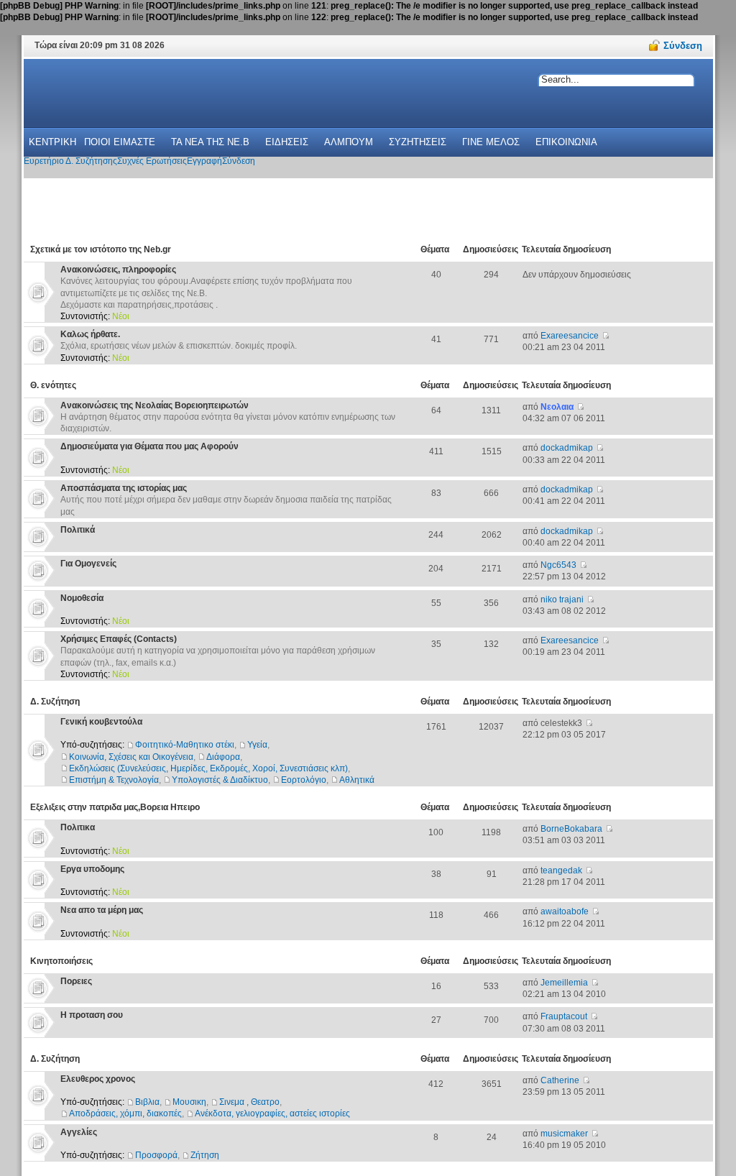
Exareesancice (569, 336)
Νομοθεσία (82, 598)
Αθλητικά (356, 780)
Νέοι (120, 316)
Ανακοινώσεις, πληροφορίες (118, 270)
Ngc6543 (558, 565)
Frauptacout (563, 1016)
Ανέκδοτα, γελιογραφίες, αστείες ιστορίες (272, 1113)
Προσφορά (156, 1155)
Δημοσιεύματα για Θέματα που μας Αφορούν (149, 446)
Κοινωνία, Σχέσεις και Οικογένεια (131, 757)
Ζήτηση (204, 1155)
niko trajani (562, 599)
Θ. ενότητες (53, 385)
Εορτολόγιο (303, 780)
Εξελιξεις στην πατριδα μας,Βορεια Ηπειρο (115, 807)
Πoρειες (76, 981)
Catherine (559, 1080)
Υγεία (257, 745)
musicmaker (564, 1134)
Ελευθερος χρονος (97, 1079)
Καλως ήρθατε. (90, 334)
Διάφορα (223, 757)
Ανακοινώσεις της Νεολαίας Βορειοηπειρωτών (154, 405)
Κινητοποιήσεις (61, 961)
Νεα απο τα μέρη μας (101, 910)
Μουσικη (189, 1102)
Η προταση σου (91, 1015)
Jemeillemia (564, 983)
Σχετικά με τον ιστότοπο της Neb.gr (100, 249)
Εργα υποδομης (92, 869)
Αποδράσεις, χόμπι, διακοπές (125, 1113)
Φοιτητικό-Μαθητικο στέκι (184, 745)
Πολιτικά (77, 530)
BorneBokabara (571, 829)
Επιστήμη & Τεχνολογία (114, 780)
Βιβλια (147, 1102)
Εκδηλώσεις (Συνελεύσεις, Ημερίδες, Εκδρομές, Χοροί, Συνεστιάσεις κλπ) (208, 768)
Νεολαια (557, 407)
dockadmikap (566, 448)
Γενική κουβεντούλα (101, 722)
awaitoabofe (564, 911)
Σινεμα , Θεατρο (249, 1102)
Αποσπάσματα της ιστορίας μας (123, 488)
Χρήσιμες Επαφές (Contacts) (118, 639)
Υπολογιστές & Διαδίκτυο (220, 780)
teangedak (561, 870)
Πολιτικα (77, 827)
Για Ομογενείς (88, 564)
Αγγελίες (78, 1132)
